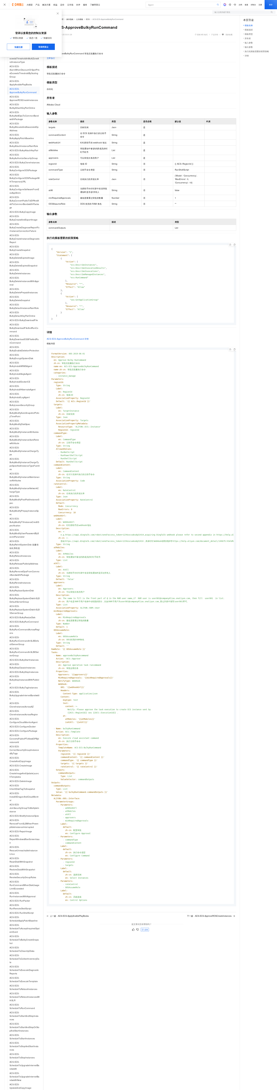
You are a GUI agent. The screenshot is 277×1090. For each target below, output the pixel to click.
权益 (55, 4)
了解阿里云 (95, 4)
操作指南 (69, 19)
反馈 (146, 929)
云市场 (70, 4)
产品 (37, 4)
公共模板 (79, 19)
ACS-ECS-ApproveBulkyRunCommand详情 (68, 338)
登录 (271, 4)
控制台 (253, 4)
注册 (260, 4)
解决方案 (46, 4)
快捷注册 (19, 46)
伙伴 (78, 4)
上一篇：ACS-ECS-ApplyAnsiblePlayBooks (69, 915)
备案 (246, 4)
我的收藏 (228, 34)
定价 (62, 4)
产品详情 (214, 34)
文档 (240, 4)
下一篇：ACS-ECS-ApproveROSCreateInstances (209, 915)
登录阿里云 (43, 46)
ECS (88, 19)
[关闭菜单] (4, 4)
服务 (85, 4)
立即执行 (51, 58)
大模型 (30, 4)
